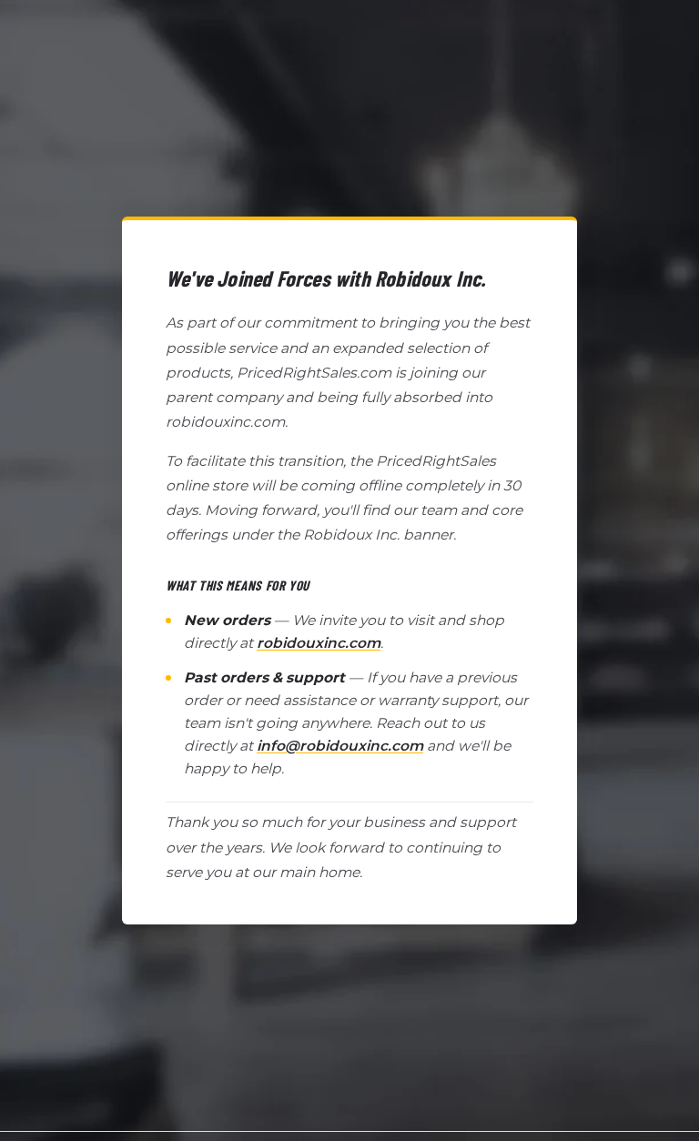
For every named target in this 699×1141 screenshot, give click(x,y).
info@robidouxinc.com (340, 745)
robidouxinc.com (318, 642)
